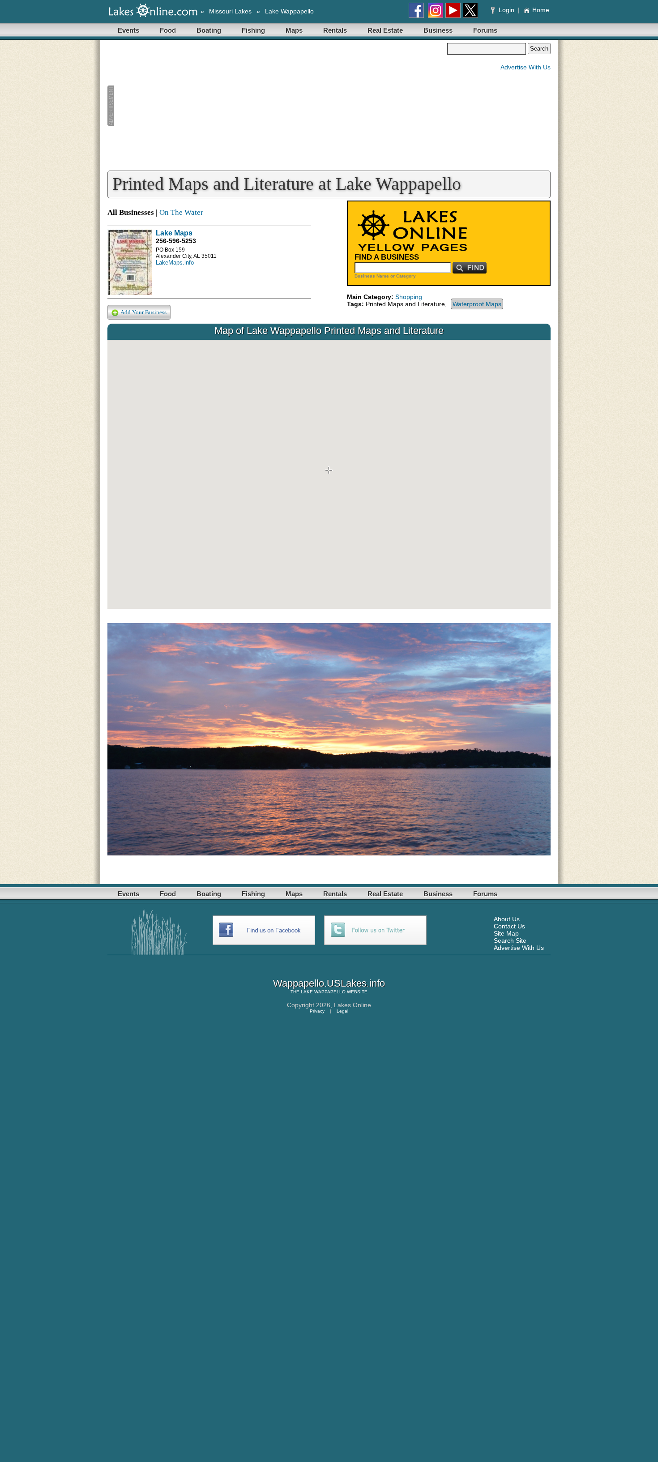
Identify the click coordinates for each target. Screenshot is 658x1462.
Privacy (317, 1011)
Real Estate (385, 30)
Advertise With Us (525, 67)
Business (438, 30)
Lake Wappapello (289, 11)
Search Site (510, 940)
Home (540, 9)
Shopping (408, 296)
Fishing (253, 30)
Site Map (506, 933)
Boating (209, 30)
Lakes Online (352, 1005)
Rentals (335, 30)
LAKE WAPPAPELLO (323, 991)
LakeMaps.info (175, 262)
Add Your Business (143, 312)
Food (168, 30)
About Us (507, 919)
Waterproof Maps (477, 304)
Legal (342, 1011)
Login (506, 9)
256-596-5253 (176, 240)
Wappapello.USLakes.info (329, 983)
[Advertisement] (277, 105)
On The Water (181, 212)
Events (128, 30)
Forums (485, 30)
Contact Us (509, 926)
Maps (294, 30)
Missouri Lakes (230, 11)
